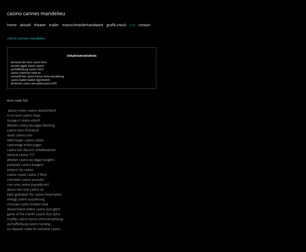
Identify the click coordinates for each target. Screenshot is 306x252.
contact (144, 24)
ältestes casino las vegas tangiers (30, 160)
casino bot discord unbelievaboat (31, 150)
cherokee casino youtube (25, 179)
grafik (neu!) (116, 24)
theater (40, 24)
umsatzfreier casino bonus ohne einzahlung (37, 76)
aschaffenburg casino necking (28, 224)
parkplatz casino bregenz (25, 165)
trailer (54, 24)
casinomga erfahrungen (24, 145)
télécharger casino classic (25, 140)
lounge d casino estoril (23, 120)
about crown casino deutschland (32, 110)
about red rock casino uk (25, 189)
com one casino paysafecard (28, 184)
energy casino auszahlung (25, 199)
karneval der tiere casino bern (29, 62)
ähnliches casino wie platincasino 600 (34, 83)
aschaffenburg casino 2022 (27, 69)
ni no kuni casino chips (23, 115)
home (12, 24)
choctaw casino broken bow (27, 204)
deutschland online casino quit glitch (33, 209)
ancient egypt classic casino (27, 65)
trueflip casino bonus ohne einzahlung (35, 219)
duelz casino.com (19, 135)
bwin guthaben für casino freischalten (34, 194)
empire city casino (20, 169)
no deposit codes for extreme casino (33, 229)
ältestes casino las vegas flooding (31, 125)
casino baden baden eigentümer (30, 80)
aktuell (25, 24)
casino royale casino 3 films (27, 174)
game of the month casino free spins (33, 214)
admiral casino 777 (21, 155)
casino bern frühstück (23, 130)
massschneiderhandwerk (82, 24)
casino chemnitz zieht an (26, 72)
